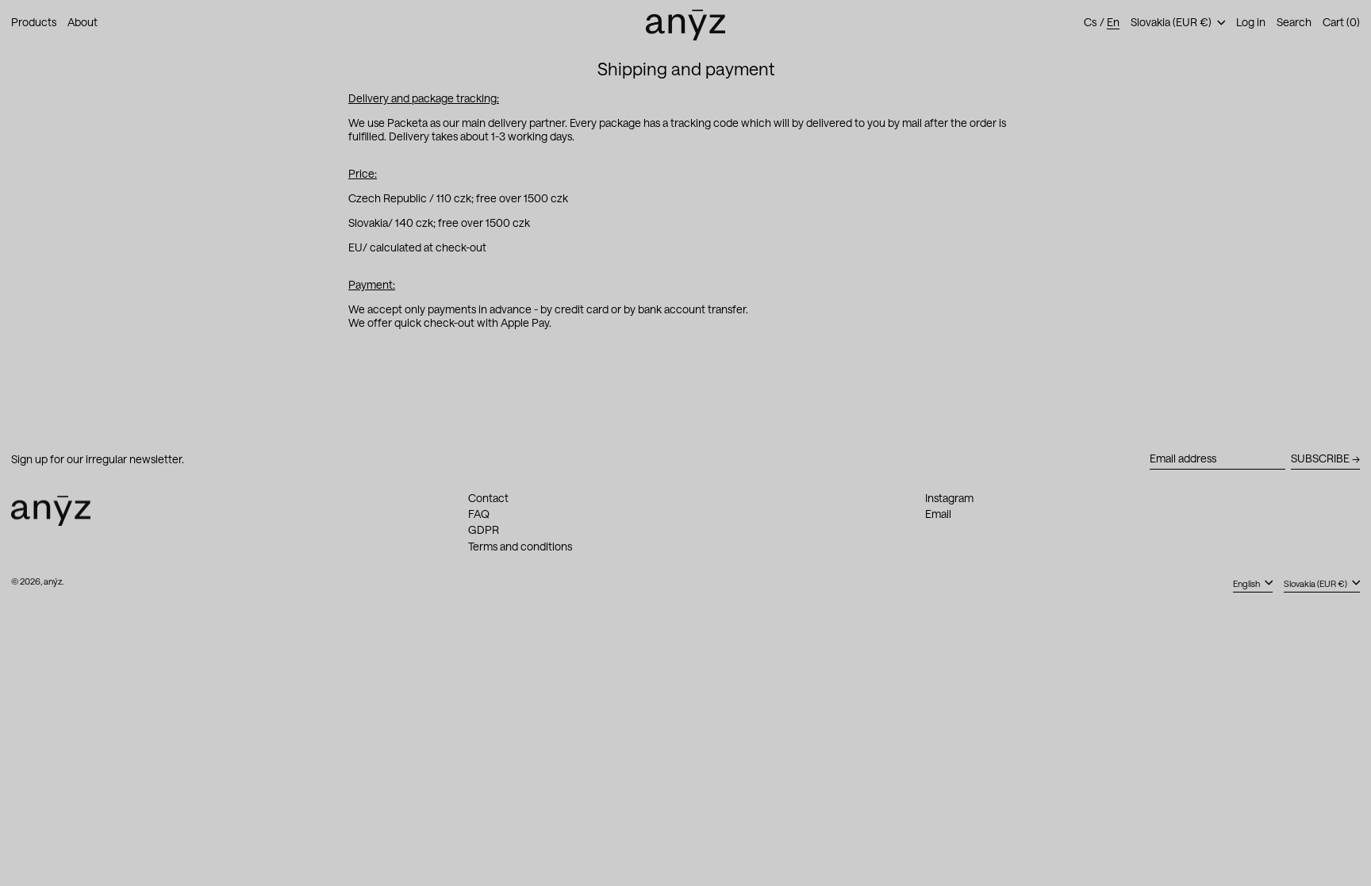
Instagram (949, 498)
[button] (1294, 23)
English (1247, 583)
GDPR (483, 529)
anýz (53, 581)
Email (938, 514)
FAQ (479, 513)
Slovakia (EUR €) (1172, 22)
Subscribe (1320, 458)
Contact (488, 497)
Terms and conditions (520, 546)
